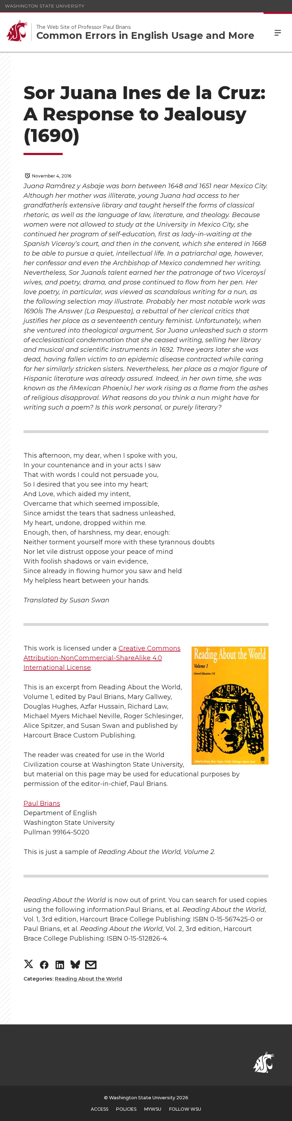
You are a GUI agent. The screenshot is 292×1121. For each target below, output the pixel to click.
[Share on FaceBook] (44, 966)
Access (99, 1109)
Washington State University (44, 6)
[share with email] (91, 966)
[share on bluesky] (75, 966)
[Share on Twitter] (29, 965)
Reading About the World (88, 979)
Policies (126, 1109)
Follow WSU (185, 1109)
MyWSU (152, 1109)
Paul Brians (42, 803)
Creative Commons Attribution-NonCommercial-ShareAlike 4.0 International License (102, 658)
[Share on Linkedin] (60, 966)
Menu (278, 32)
